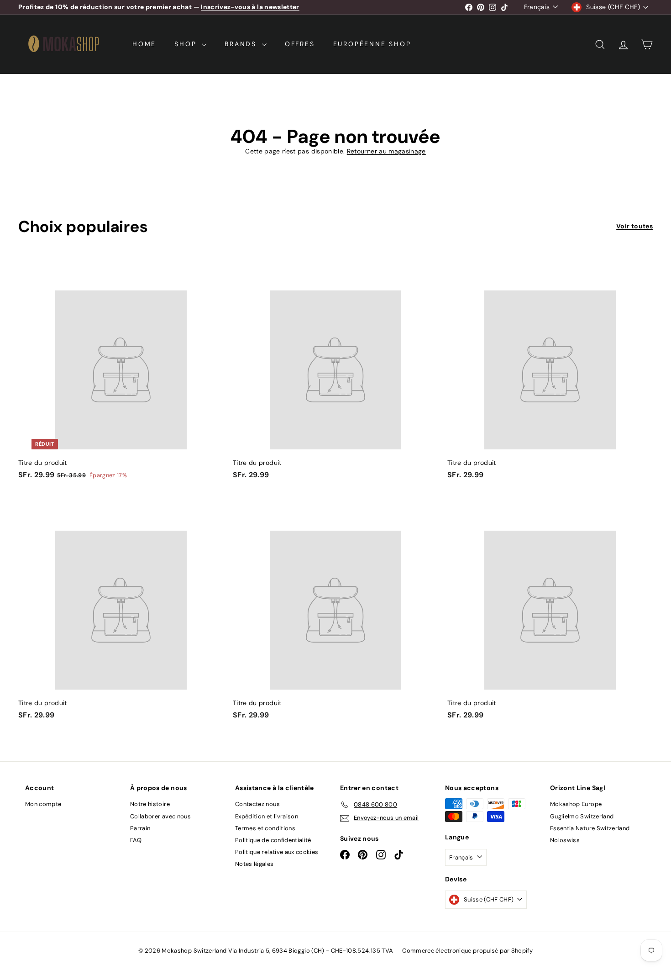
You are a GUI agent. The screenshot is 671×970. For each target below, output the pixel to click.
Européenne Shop (372, 44)
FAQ (136, 840)
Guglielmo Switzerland (581, 816)
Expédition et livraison (266, 816)
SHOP (186, 44)
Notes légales (254, 864)
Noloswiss (565, 840)
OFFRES (300, 44)
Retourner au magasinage (386, 151)
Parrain (140, 828)
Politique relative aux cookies (277, 852)
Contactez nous (257, 804)
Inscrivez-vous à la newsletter (250, 7)
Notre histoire (150, 804)
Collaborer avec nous (160, 816)
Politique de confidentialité (273, 840)
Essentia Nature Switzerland (589, 828)
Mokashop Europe (576, 804)
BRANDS (242, 44)
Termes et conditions (265, 828)
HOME (144, 44)
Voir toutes (634, 226)
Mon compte (43, 804)
